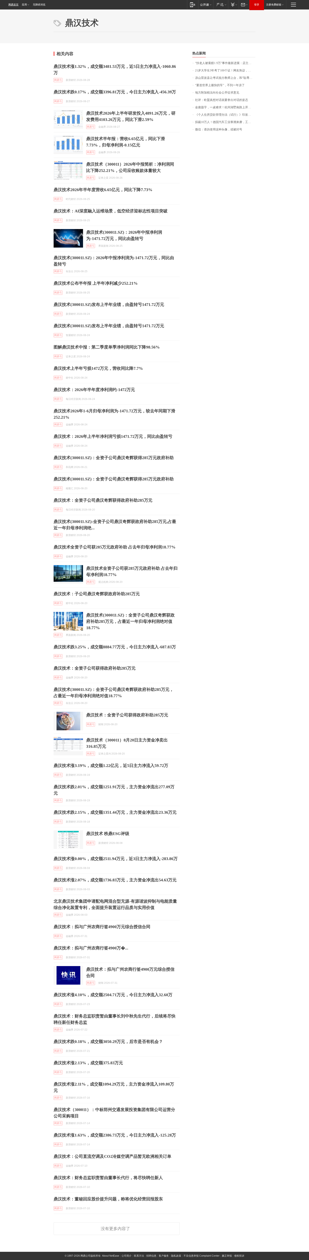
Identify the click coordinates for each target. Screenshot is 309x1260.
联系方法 (139, 1255)
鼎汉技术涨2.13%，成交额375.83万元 (88, 1062)
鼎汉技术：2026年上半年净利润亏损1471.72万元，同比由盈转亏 (113, 436)
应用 (24, 4)
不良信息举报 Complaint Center (201, 1255)
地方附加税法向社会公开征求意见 (217, 92)
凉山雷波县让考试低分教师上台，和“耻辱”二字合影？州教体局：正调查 (225, 77)
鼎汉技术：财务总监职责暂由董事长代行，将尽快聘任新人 (108, 1177)
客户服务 (164, 1255)
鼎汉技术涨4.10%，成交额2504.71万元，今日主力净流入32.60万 (113, 994)
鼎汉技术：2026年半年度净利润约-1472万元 (94, 389)
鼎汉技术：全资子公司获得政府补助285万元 (95, 668)
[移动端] (192, 4)
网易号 (58, 80)
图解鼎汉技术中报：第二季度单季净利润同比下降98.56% (107, 347)
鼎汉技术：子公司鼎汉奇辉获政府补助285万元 (97, 593)
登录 (256, 4)
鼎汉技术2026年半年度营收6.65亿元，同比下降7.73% (103, 189)
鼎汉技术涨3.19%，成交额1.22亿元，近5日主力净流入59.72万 (111, 765)
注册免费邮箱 (273, 4)
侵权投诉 (239, 1255)
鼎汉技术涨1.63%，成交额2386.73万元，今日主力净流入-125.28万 (115, 1135)
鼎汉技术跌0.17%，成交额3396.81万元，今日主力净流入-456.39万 (115, 92)
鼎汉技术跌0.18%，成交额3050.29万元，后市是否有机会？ (108, 1041)
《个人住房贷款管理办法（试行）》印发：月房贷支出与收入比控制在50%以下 (225, 114)
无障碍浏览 (39, 4)
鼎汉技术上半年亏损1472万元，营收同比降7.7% (98, 368)
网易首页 (13, 4)
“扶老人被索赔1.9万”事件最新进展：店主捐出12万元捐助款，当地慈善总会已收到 (225, 63)
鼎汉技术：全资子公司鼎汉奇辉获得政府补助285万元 (103, 500)
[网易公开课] (205, 4)
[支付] (233, 4)
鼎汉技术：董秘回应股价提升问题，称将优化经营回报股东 (108, 1199)
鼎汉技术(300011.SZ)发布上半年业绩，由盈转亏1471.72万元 (109, 304)
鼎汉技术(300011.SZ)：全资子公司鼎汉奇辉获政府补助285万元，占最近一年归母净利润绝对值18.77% (130, 621)
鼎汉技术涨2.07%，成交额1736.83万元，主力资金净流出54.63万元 (115, 880)
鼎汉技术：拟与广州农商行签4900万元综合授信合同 (102, 926)
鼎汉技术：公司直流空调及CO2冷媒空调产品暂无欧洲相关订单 (112, 1156)
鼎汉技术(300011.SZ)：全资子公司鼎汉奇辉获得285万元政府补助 (114, 457)
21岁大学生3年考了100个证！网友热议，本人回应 (225, 70)
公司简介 (126, 1255)
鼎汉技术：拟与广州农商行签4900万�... (91, 948)
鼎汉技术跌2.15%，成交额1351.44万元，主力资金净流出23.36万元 (115, 812)
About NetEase (110, 1255)
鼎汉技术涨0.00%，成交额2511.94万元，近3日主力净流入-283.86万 (116, 858)
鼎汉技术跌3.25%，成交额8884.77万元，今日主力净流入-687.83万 (115, 647)
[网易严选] (220, 4)
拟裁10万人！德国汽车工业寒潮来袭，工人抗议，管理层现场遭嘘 (225, 122)
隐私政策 (176, 1255)
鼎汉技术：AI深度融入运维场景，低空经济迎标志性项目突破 (111, 211)
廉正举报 (227, 1255)
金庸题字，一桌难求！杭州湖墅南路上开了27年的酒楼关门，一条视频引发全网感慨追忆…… (225, 107)
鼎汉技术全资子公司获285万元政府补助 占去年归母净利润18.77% (115, 547)
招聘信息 (151, 1255)
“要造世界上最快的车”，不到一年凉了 (220, 85)
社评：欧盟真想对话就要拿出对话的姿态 (221, 100)
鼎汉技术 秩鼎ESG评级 (107, 833)
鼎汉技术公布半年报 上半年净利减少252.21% (96, 283)
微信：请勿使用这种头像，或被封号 (218, 129)
